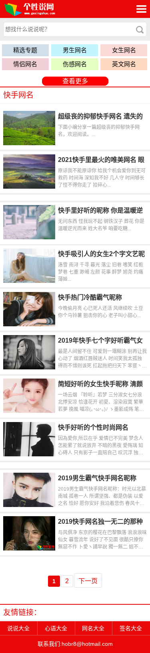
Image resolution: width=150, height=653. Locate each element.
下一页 (88, 581)
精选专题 (25, 50)
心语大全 (56, 628)
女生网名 (124, 50)
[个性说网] (42, 9)
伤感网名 (75, 64)
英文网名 (124, 64)
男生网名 (75, 50)
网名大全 (93, 628)
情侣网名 (25, 64)
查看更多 (75, 81)
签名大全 (131, 628)
